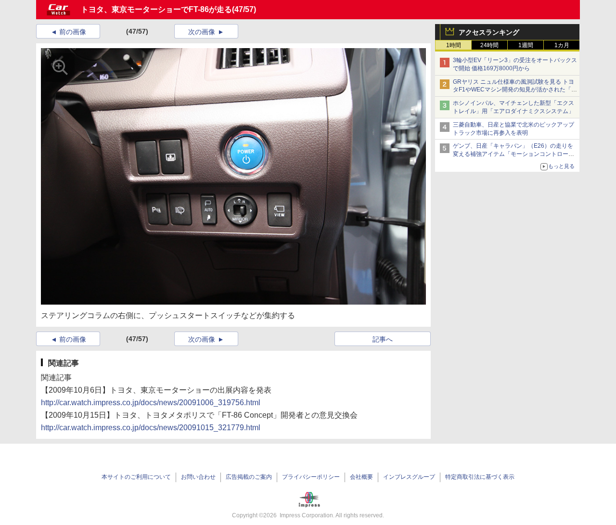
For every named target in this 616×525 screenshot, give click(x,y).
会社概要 (361, 477)
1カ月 (561, 45)
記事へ (382, 339)
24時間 (489, 45)
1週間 (525, 45)
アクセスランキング (489, 32)
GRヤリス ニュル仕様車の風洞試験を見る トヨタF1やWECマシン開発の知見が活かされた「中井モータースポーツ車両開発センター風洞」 (515, 90)
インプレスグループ (409, 477)
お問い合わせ (198, 477)
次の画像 (201, 32)
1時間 (453, 45)
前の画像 (72, 32)
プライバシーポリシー (311, 477)
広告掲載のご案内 (249, 477)
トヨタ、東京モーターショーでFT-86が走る (156, 9)
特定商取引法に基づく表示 (479, 477)
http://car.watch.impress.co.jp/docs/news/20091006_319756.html (150, 402)
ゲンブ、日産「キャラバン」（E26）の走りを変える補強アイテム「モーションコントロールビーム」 (513, 154)
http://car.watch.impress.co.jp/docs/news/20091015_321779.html (150, 427)
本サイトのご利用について (136, 477)
